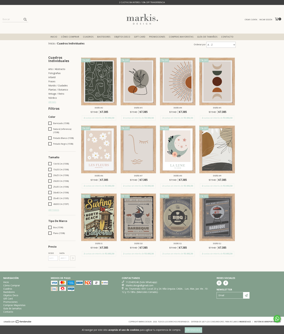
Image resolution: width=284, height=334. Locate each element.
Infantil (52, 77)
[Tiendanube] (17, 322)
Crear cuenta (251, 19)
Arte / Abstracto (56, 69)
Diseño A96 (99, 175)
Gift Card (139, 36)
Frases (51, 81)
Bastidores (103, 36)
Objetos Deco (122, 36)
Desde (51, 253)
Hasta (61, 253)
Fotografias (54, 73)
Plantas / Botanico (58, 89)
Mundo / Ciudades (58, 85)
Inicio (53, 36)
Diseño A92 (99, 107)
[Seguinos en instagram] (219, 283)
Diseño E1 (99, 243)
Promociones (157, 36)
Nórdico (52, 97)
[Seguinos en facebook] (225, 283)
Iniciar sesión (265, 19)
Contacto (227, 36)
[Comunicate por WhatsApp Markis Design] (277, 318)
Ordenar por (200, 44)
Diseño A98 (178, 175)
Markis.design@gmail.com (139, 285)
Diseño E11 (178, 243)
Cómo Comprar (70, 36)
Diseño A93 (138, 107)
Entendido (193, 330)
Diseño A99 (217, 175)
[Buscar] (25, 19)
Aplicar (72, 258)
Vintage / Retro (56, 93)
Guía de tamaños (207, 36)
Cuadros (88, 36)
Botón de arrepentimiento (267, 322)
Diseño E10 (138, 243)
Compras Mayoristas (181, 36)
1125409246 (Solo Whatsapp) (141, 282)
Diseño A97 (138, 175)
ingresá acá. (245, 322)
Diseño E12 (217, 243)
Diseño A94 (178, 107)
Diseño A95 (217, 107)
